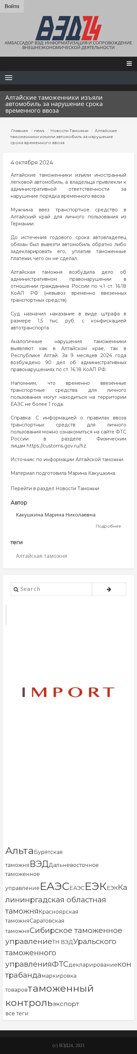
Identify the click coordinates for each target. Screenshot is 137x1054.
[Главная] (68, 28)
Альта (19, 850)
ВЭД (39, 864)
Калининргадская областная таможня (66, 899)
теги (17, 542)
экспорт (66, 1004)
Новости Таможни (69, 130)
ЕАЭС (54, 886)
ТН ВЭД (62, 942)
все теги (17, 1013)
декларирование (92, 965)
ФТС (60, 964)
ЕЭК (95, 886)
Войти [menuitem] (12, 6)
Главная (19, 130)
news (39, 130)
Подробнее (108, 526)
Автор (19, 502)
